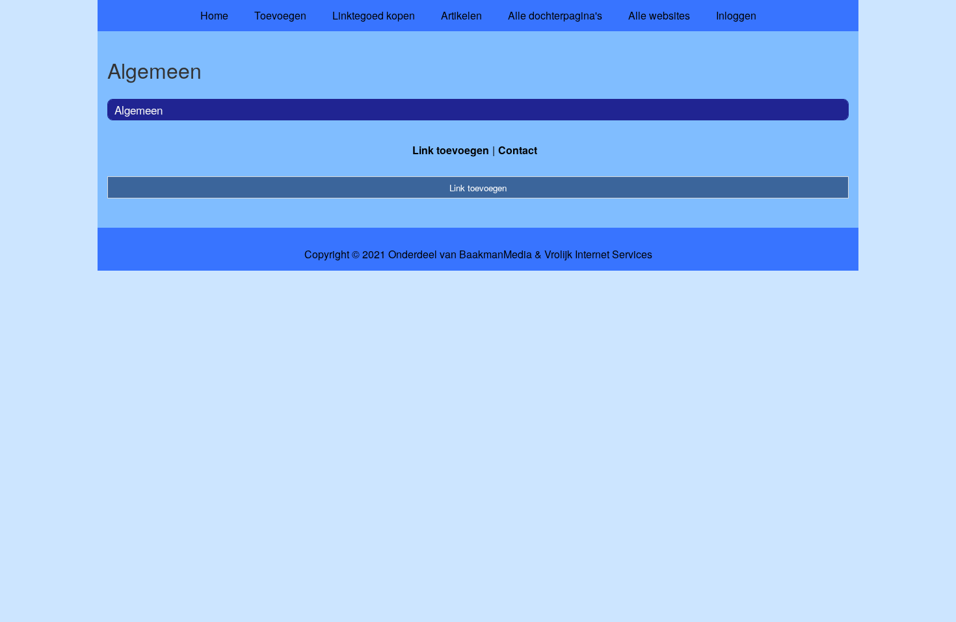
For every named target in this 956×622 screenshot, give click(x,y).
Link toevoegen (450, 149)
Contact (517, 149)
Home (214, 15)
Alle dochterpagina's (555, 15)
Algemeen (138, 109)
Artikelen (461, 15)
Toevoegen (280, 15)
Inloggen (736, 15)
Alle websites (659, 15)
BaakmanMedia (495, 254)
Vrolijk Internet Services (598, 254)
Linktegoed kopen (373, 15)
